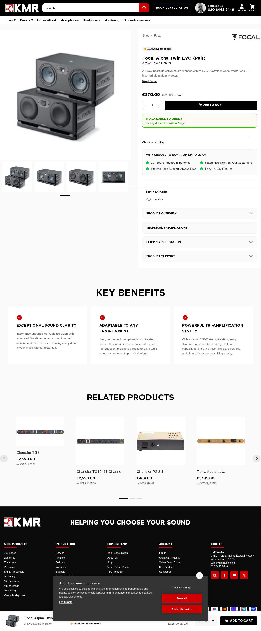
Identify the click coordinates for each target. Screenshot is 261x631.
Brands (25, 20)
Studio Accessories (137, 20)
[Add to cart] (59, 442)
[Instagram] (215, 575)
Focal (157, 35)
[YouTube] (234, 575)
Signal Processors (14, 571)
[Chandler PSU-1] (161, 441)
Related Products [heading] (130, 398)
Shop (9, 20)
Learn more (65, 601)
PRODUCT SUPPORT (160, 256)
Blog (110, 562)
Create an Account (169, 557)
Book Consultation (117, 553)
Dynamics (9, 557)
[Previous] (4, 458)
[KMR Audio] (22, 8)
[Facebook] (224, 575)
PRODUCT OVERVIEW (161, 213)
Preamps (9, 567)
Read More (149, 81)
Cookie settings (182, 587)
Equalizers (10, 562)
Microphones (69, 20)
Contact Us (165, 571)
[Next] (257, 458)
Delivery (60, 562)
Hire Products (115, 571)
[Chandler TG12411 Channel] (100, 441)
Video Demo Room (118, 567)
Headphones (91, 20)
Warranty (61, 567)
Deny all (182, 598)
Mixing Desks (11, 585)
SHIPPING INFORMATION (163, 242)
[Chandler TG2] (40, 431)
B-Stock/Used (46, 20)
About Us (112, 557)
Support (60, 571)
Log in (162, 553)
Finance (60, 557)
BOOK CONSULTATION (172, 8)
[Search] (144, 7)
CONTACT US (215, 6)
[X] (244, 575)
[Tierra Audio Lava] (221, 441)
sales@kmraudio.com (223, 562)
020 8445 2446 (221, 9)
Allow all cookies (182, 609)
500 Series (10, 553)
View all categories (14, 595)
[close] (199, 575)
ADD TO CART (241, 620)
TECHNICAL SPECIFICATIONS (166, 227)
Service (60, 553)
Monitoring (111, 20)
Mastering (9, 576)
